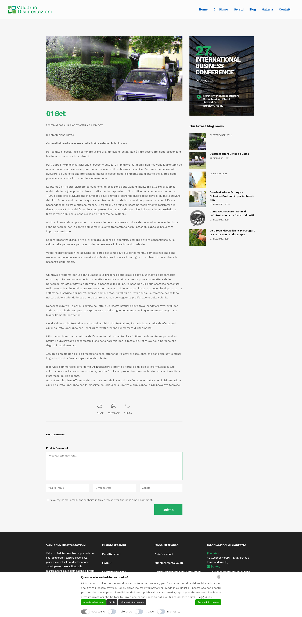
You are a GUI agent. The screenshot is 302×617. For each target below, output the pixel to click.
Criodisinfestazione (114, 571)
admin (82, 125)
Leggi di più (205, 597)
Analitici (149, 611)
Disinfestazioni (163, 554)
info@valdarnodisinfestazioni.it (230, 571)
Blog (72, 125)
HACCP (106, 563)
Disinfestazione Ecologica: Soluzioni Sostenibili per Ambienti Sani (232, 196)
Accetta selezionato (93, 602)
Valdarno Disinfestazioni (94, 366)
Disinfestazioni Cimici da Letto (229, 153)
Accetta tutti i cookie (208, 602)
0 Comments (96, 125)
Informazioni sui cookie (132, 602)
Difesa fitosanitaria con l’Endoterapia (177, 571)
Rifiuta (112, 602)
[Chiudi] (218, 577)
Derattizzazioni (111, 554)
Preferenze (125, 611)
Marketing (173, 611)
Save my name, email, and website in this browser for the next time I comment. (101, 500)
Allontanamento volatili (169, 563)
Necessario (98, 611)
